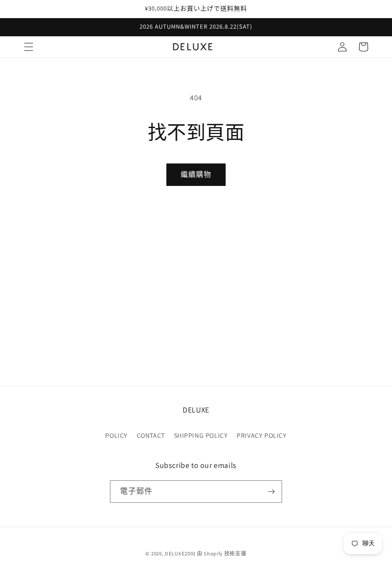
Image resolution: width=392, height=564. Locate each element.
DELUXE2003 (180, 553)
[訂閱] (271, 491)
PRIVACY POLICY (261, 435)
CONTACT (151, 435)
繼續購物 (196, 174)
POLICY (116, 435)
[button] (28, 46)
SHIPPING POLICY (201, 435)
